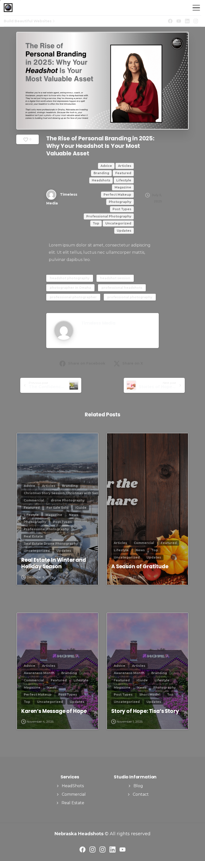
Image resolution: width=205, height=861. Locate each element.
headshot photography (70, 278)
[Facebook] (170, 21)
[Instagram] (196, 21)
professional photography (129, 297)
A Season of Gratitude (139, 566)
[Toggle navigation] (196, 8)
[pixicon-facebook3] (83, 849)
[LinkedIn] (187, 21)
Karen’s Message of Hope (54, 711)
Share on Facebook (86, 363)
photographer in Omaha (70, 288)
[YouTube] (178, 21)
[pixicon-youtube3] (123, 849)
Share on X (132, 363)
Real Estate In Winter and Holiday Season (53, 563)
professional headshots (122, 288)
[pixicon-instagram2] (93, 849)
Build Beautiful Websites (28, 21)
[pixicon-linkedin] (113, 849)
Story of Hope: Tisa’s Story (145, 711)
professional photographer (73, 297)
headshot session (115, 278)
